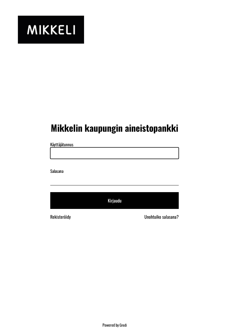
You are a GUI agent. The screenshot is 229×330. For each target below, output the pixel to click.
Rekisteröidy (60, 216)
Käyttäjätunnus (61, 144)
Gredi (123, 325)
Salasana (56, 171)
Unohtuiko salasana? (161, 216)
